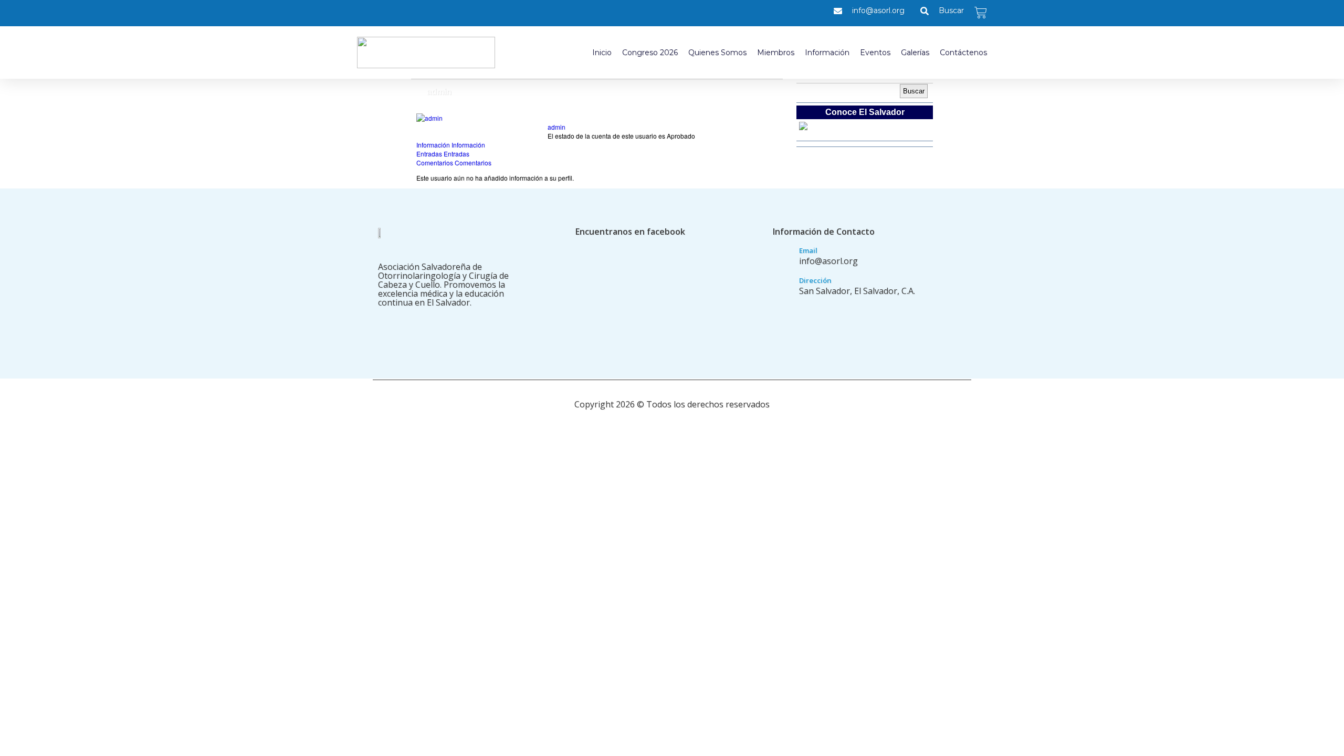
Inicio (602, 52)
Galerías (915, 52)
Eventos (875, 52)
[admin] (429, 117)
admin (556, 126)
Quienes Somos (717, 52)
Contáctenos (963, 52)
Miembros (775, 52)
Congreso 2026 (650, 52)
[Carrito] (980, 12)
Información (827, 52)
